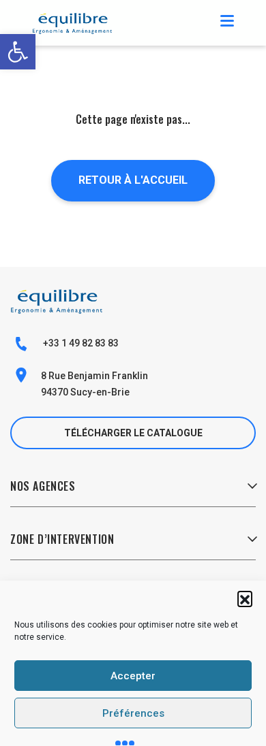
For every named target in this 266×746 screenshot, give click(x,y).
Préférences (133, 713)
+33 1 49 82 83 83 (80, 343)
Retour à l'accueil (133, 180)
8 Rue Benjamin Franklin (94, 375)
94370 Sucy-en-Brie (85, 392)
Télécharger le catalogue (133, 432)
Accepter (133, 676)
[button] (245, 598)
